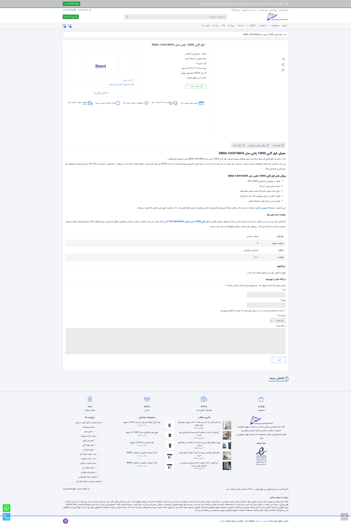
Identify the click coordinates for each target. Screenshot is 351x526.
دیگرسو (223, 521)
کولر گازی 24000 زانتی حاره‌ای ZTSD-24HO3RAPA (188, 221)
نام (284, 289)
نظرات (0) (237, 145)
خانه (285, 34)
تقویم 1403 (235, 10)
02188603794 (83, 10)
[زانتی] (100, 66)
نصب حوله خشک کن (88, 454)
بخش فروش (283, 10)
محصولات (274, 25)
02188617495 (68, 10)
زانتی (125, 80)
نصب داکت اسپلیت (88, 458)
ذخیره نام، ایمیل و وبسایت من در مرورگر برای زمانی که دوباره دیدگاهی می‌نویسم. (251, 310)
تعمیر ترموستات (88, 427)
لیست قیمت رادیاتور (88, 463)
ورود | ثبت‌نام (69, 16)
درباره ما (216, 25)
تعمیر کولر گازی (88, 445)
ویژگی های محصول (257, 145)
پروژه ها (231, 25)
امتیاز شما (281, 315)
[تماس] (6, 517)
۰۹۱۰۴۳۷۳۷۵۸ (73, 3)
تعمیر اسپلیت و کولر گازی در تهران (88, 422)
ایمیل (283, 300)
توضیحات (277, 145)
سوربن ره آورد (261, 207)
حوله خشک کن (88, 467)
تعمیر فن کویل (88, 440)
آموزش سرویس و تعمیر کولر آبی (88, 481)
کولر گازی (269, 158)
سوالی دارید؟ (195, 86)
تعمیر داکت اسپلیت (88, 436)
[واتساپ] (6, 508)
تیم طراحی (263, 10)
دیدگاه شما (281, 326)
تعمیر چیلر (88, 431)
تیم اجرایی (273, 10)
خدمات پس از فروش (249, 10)
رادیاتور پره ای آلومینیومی (88, 476)
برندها (241, 25)
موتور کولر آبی (88, 449)
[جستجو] (127, 17)
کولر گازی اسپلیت (115, 84)
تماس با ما (206, 25)
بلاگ (223, 25)
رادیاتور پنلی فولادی (88, 472)
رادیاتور (263, 25)
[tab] (278, 145)
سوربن (284, 25)
